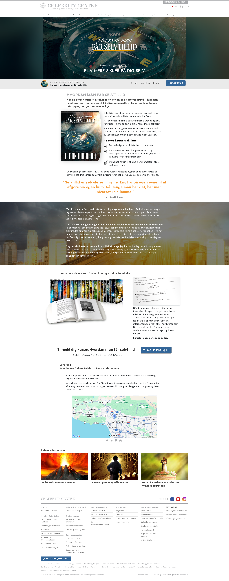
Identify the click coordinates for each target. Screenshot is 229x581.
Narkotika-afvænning (149, 522)
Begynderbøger (122, 510)
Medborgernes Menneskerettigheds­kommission (58, 570)
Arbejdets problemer (74, 525)
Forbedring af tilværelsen (76, 546)
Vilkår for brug (167, 575)
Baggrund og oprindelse (50, 533)
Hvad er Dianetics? (48, 529)
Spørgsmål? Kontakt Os (177, 510)
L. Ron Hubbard (79, 15)
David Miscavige (108, 564)
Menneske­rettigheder (149, 530)
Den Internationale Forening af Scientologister (57, 567)
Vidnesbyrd (145, 83)
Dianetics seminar (73, 538)
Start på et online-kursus (126, 564)
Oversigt (134, 83)
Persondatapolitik (144, 575)
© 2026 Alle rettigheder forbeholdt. (72, 575)
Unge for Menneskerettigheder (167, 567)
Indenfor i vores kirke (49, 510)
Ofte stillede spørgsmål (50, 547)
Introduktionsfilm (122, 522)
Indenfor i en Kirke (48, 543)
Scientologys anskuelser (50, 525)
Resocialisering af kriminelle (152, 518)
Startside (46, 15)
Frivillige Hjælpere (148, 540)
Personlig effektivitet (74, 542)
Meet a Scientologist (74, 510)
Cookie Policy (156, 575)
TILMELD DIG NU (155, 350)
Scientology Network (76, 507)
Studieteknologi (147, 514)
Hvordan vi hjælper (150, 15)
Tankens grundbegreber (75, 529)
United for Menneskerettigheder (140, 567)
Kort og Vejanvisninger (177, 518)
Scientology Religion (91, 564)
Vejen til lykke (146, 510)
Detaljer (156, 83)
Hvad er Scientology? (103, 15)
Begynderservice (127, 15)
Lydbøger (119, 514)
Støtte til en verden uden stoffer (113, 567)
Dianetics (59, 564)
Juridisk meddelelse (181, 575)
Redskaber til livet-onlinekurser (73, 520)
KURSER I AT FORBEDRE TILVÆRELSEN (67, 82)
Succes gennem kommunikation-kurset (75, 551)
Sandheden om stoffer (150, 526)
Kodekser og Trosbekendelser (48, 538)
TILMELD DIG (175, 83)
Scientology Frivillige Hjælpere (149, 564)
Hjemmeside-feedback (177, 514)
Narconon (95, 567)
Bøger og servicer (174, 15)
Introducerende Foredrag (126, 518)
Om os (61, 15)
